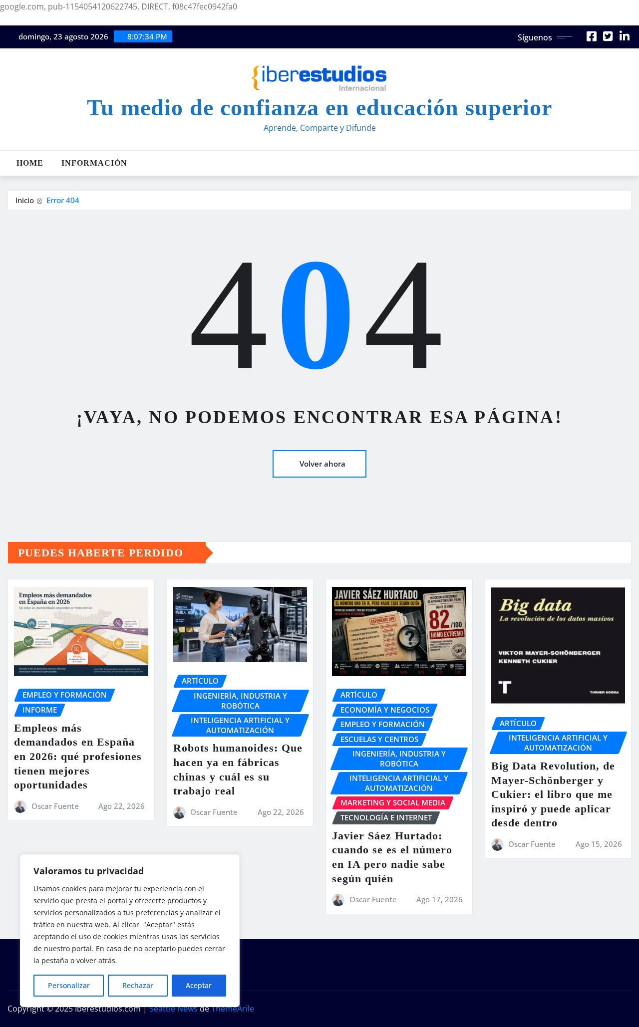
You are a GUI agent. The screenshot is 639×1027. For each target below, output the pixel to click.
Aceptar (199, 985)
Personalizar (69, 985)
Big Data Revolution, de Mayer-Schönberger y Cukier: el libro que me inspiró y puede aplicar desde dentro (553, 794)
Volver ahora (322, 464)
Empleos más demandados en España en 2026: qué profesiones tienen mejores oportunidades (78, 756)
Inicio (24, 200)
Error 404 (62, 200)
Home (29, 163)
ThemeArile (232, 1008)
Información (94, 163)
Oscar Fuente (55, 806)
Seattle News (173, 1008)
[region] (130, 930)
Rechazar (137, 985)
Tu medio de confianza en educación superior (319, 107)
